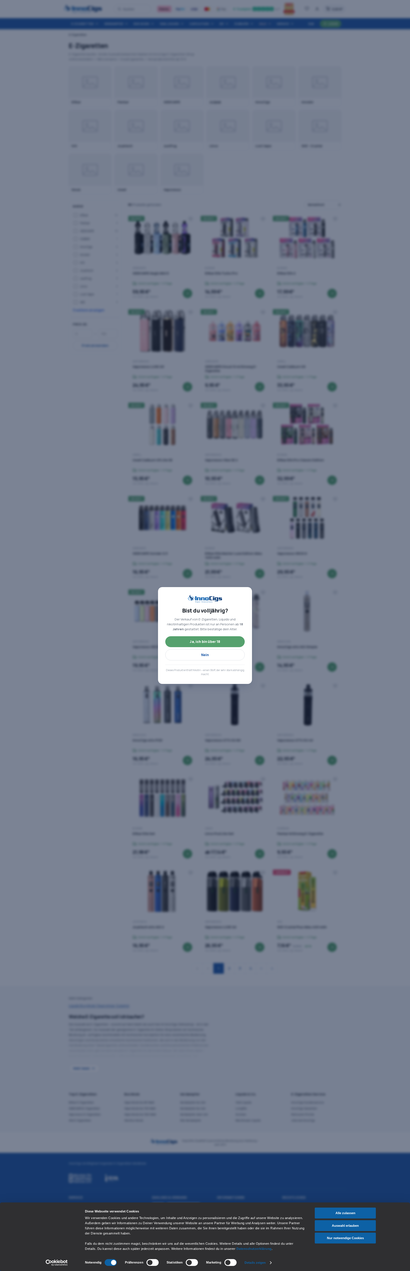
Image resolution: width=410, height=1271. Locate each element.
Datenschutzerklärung (254, 1248)
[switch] (152, 1262)
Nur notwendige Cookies (345, 1238)
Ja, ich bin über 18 (205, 641)
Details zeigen (255, 1262)
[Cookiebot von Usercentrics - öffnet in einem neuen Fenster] (56, 1262)
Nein (205, 654)
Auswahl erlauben (345, 1225)
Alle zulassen (345, 1213)
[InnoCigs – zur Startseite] (205, 599)
